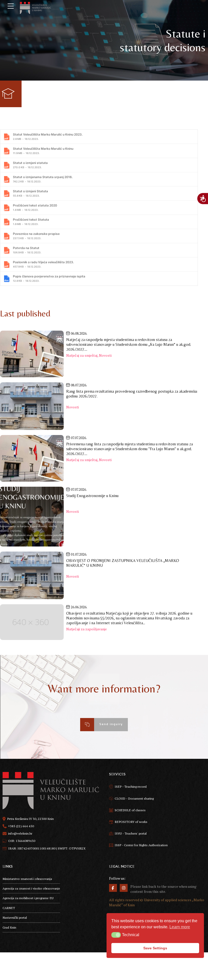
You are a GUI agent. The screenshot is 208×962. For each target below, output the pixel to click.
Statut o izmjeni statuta (30, 165)
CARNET (9, 908)
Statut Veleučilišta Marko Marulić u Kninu (43, 151)
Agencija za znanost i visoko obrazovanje (31, 888)
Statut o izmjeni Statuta (30, 193)
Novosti (105, 355)
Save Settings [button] (155, 948)
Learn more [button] (179, 927)
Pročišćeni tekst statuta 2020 (35, 207)
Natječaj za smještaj (81, 355)
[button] (116, 935)
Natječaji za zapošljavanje (86, 629)
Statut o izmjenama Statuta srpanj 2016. (43, 179)
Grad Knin (9, 927)
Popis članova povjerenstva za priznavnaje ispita (49, 278)
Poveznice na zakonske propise (36, 236)
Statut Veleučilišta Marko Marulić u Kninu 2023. (47, 136)
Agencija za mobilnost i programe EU (28, 898)
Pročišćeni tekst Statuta (31, 221)
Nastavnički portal (15, 917)
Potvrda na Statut (27, 250)
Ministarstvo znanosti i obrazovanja (27, 879)
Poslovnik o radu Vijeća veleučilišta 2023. (43, 264)
